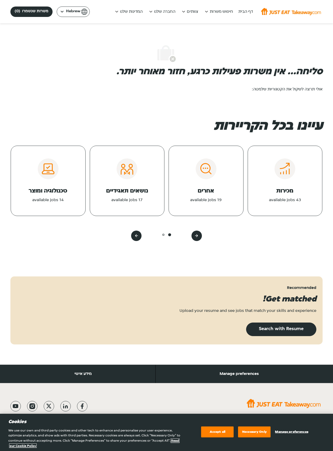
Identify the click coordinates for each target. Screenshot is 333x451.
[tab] (169, 234)
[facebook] (82, 406)
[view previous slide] (196, 236)
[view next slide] (136, 236)
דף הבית (245, 12)
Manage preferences (239, 374)
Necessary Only (254, 432)
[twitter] (49, 406)
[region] (166, 432)
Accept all (217, 432)
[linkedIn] (65, 406)
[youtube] (15, 406)
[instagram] (32, 406)
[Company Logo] (291, 11)
